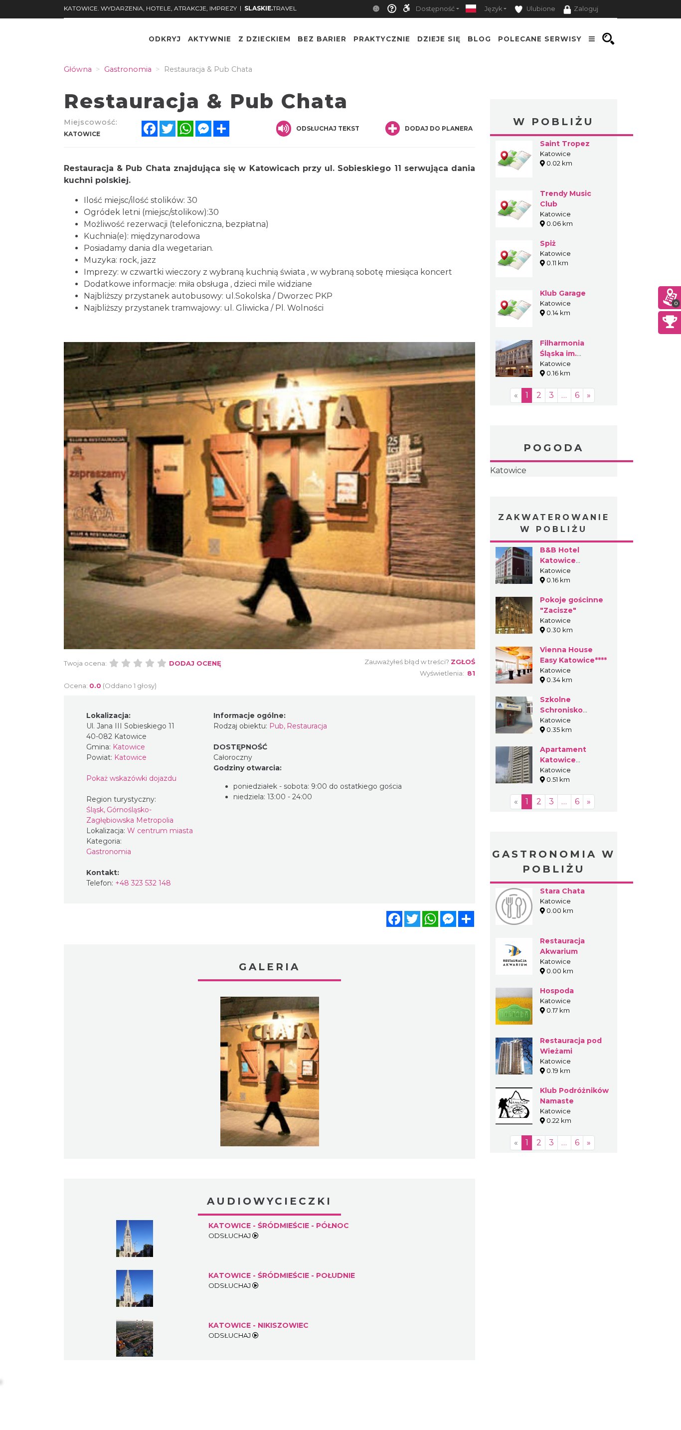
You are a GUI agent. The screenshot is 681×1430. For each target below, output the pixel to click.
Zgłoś (463, 662)
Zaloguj (586, 8)
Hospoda (557, 990)
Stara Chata (562, 891)
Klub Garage (563, 293)
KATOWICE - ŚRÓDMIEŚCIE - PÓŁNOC (278, 1225)
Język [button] (493, 8)
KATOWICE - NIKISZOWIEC (258, 1325)
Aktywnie (209, 39)
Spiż (548, 243)
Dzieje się (439, 39)
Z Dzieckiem (264, 39)
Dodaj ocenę (195, 663)
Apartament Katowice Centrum (563, 760)
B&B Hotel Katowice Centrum (559, 560)
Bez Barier (322, 39)
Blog (479, 39)
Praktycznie (381, 39)
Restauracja (307, 725)
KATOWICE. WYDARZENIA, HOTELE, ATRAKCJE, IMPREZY (150, 8)
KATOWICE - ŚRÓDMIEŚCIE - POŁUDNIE (281, 1275)
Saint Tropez (565, 143)
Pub (276, 725)
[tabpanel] (269, 1074)
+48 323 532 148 (143, 883)
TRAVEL (270, 8)
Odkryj (165, 39)
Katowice (508, 470)
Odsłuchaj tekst (327, 128)
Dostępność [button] (435, 8)
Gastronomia (108, 851)
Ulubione (540, 8)
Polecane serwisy (540, 39)
